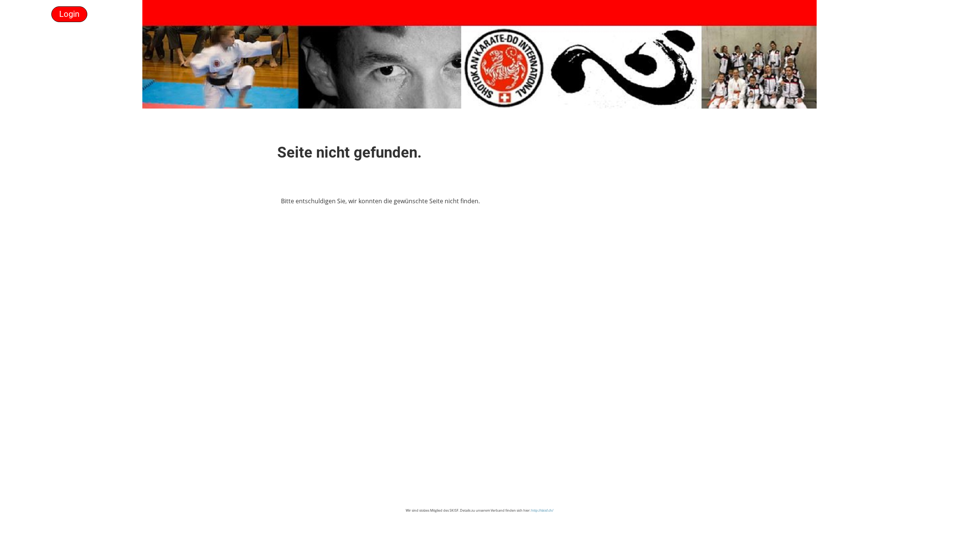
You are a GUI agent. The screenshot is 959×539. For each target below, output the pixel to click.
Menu (31, 14)
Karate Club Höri (900, 14)
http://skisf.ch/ (542, 510)
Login (69, 14)
